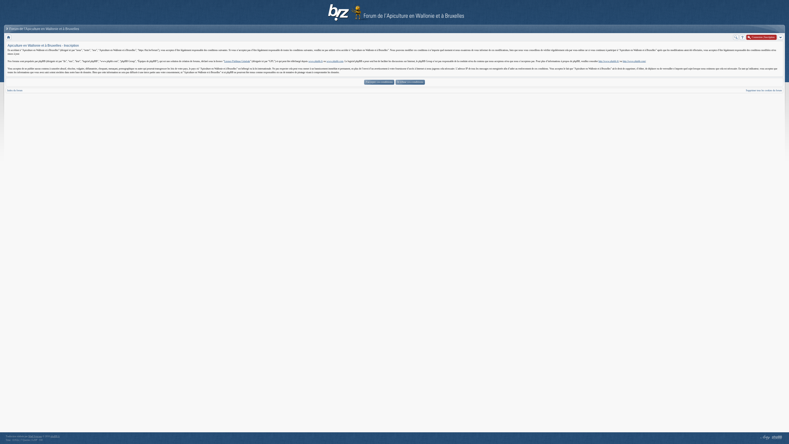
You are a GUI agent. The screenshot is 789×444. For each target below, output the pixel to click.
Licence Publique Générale (237, 61)
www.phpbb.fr (315, 61)
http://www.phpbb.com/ (634, 61)
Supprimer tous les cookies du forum (764, 90)
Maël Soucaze (35, 436)
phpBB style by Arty (765, 437)
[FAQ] (742, 37)
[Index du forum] (8, 37)
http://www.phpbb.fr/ (609, 61)
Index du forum (14, 90)
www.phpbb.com (334, 61)
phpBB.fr (55, 436)
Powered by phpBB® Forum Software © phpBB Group (777, 437)
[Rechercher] (736, 37)
